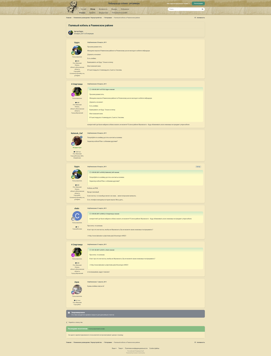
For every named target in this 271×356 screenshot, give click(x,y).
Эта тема (194, 9)
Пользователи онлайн (119, 13)
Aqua (77, 282)
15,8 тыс (78, 152)
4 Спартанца (76, 84)
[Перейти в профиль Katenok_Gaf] (77, 140)
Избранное (125, 9)
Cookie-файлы (154, 348)
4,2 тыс (77, 300)
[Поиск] (202, 9)
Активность (103, 9)
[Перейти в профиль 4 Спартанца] (77, 91)
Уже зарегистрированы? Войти (178, 3)
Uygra (81, 31)
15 (78, 227)
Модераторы (103, 13)
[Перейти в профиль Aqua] (77, 289)
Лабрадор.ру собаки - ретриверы (124, 3)
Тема (120, 348)
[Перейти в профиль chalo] (77, 216)
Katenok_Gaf (77, 133)
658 (78, 102)
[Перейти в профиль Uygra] (70, 32)
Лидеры (114, 9)
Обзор (92, 9)
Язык (114, 348)
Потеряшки (90, 33)
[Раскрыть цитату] (90, 89)
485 (78, 61)
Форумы (82, 13)
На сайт (83, 9)
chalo (76, 208)
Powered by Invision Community (135, 353)
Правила (92, 13)
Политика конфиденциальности (136, 348)
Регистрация (198, 3)
